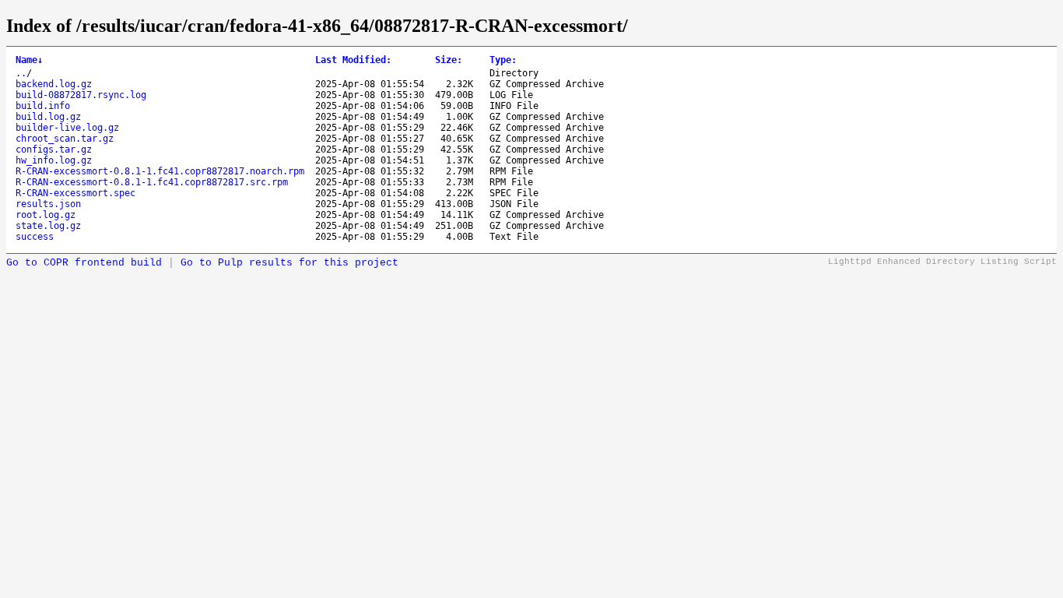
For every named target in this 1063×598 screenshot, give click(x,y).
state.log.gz (48, 225)
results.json (48, 204)
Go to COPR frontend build (84, 263)
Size (448, 60)
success (35, 236)
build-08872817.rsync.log (81, 95)
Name (29, 60)
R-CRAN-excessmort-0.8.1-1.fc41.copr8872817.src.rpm (152, 182)
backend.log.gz (54, 84)
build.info (43, 105)
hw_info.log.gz (54, 160)
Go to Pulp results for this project (289, 263)
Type (503, 60)
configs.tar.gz (54, 149)
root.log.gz (45, 214)
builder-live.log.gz (67, 127)
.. (21, 73)
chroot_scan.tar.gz (65, 138)
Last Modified (353, 60)
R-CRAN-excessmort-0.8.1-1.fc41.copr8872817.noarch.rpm (160, 171)
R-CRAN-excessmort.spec (75, 193)
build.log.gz (48, 116)
